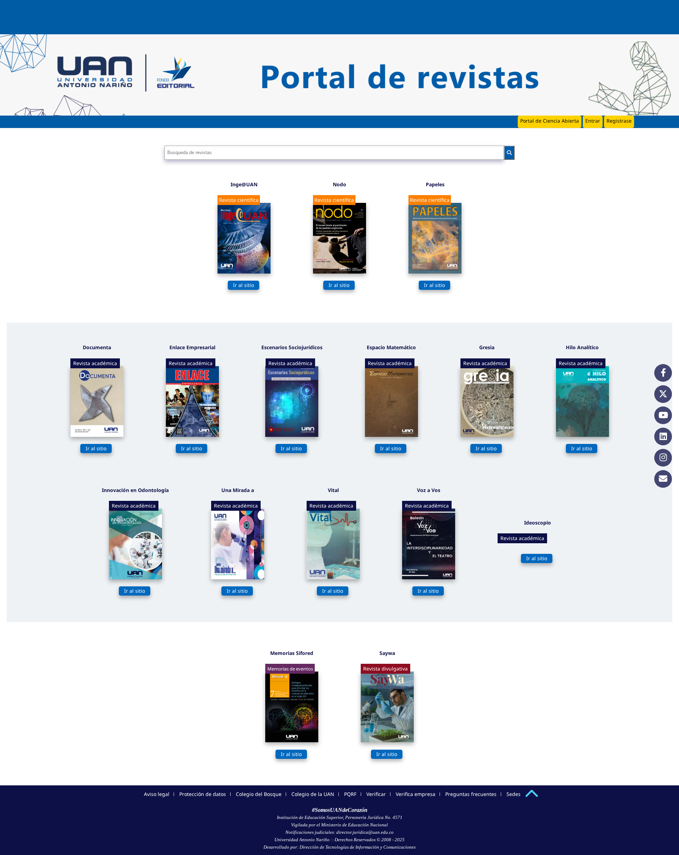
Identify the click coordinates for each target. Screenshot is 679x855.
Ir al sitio (243, 285)
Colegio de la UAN (312, 794)
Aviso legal (156, 794)
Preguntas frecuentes (471, 794)
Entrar (592, 120)
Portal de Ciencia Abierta (549, 120)
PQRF (350, 794)
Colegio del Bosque (259, 794)
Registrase (619, 120)
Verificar (376, 794)
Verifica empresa (415, 794)
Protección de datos (202, 794)
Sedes (513, 794)
